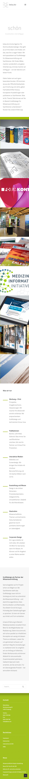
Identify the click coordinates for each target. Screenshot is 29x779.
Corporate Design (15, 537)
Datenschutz (6, 741)
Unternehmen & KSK (8, 744)
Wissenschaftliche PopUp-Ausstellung (13, 763)
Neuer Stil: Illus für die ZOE (10, 766)
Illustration (13, 511)
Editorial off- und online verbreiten (12, 769)
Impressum (6, 738)
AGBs (4, 747)
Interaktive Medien (16, 456)
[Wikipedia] (5, 457)
